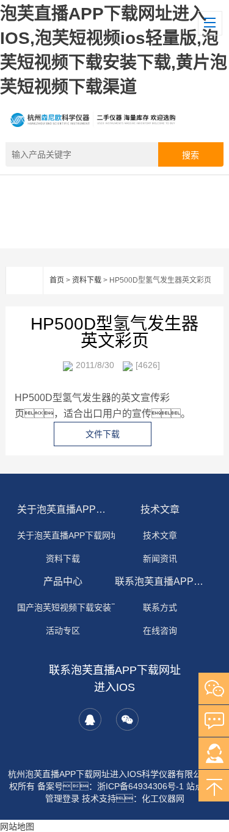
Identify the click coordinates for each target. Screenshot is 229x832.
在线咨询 (160, 630)
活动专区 (63, 630)
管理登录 (62, 798)
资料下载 (86, 280)
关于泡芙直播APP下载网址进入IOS (63, 509)
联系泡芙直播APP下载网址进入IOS (160, 581)
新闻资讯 (160, 558)
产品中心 (62, 581)
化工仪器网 (163, 798)
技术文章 (160, 509)
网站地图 (17, 826)
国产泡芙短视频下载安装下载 (72, 607)
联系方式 (160, 607)
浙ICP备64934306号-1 (140, 786)
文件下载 (102, 434)
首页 (56, 280)
